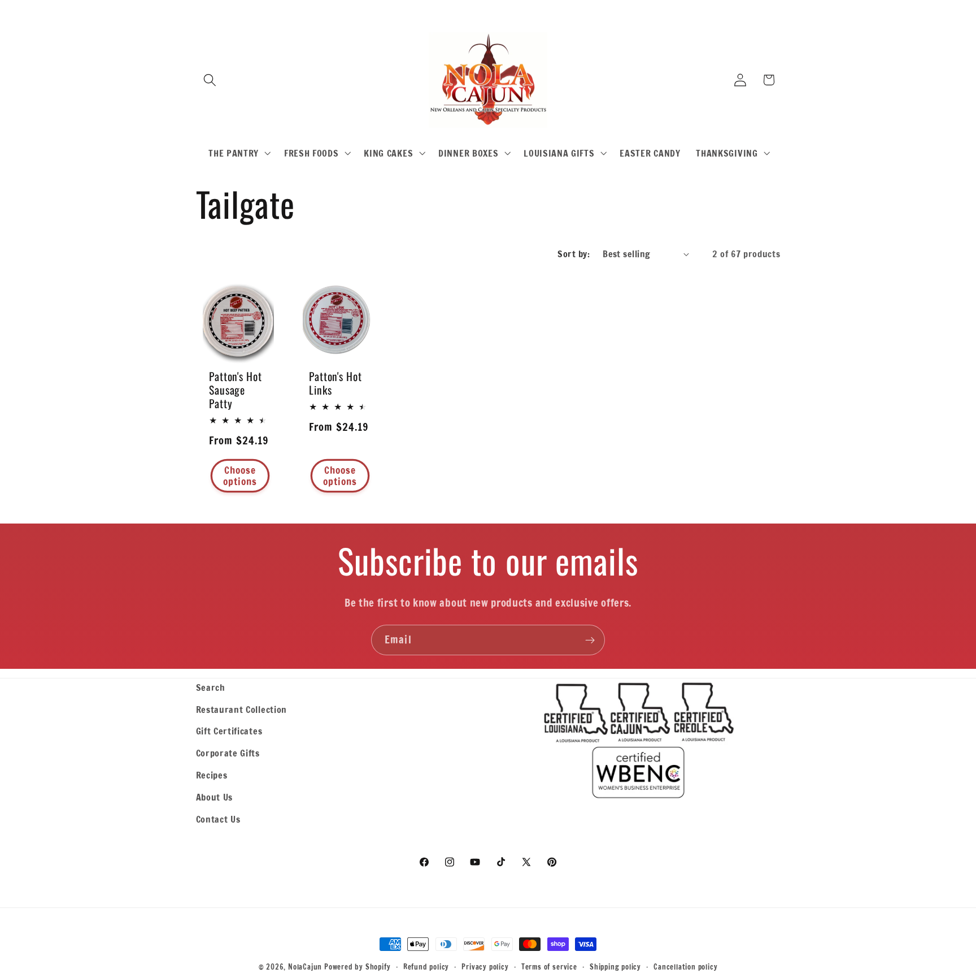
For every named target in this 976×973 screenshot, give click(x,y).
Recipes (212, 774)
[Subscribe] (590, 640)
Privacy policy (484, 967)
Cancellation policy (685, 967)
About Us (214, 796)
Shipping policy (615, 967)
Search (210, 687)
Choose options (240, 475)
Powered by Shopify (357, 967)
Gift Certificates (229, 730)
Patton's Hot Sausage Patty (235, 389)
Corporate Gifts (228, 752)
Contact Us (218, 818)
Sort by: (573, 253)
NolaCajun (305, 967)
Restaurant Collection (241, 709)
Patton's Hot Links (335, 382)
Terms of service (549, 967)
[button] (210, 80)
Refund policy (426, 967)
